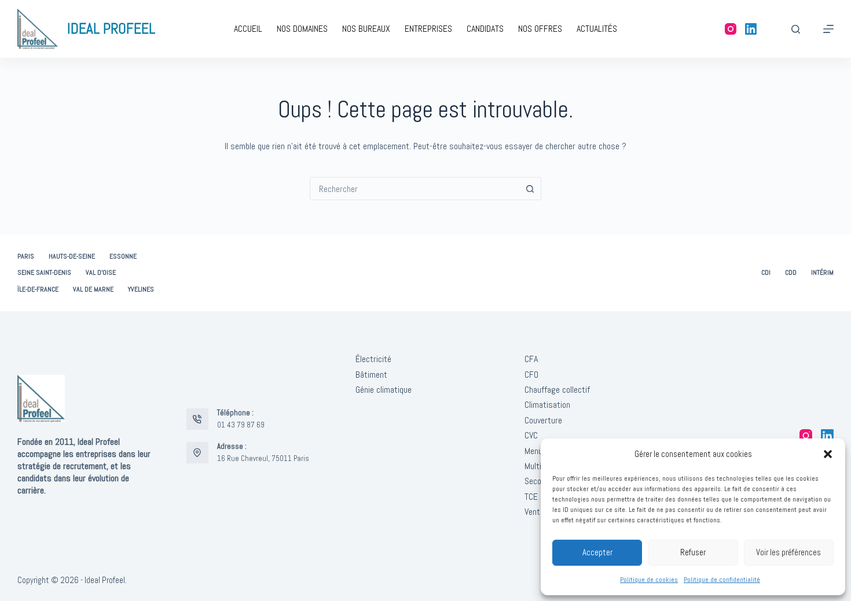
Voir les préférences (788, 552)
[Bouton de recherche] (530, 189)
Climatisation (547, 405)
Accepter (597, 552)
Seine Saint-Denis (44, 272)
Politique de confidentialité (722, 579)
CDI (766, 272)
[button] (828, 454)
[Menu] (828, 29)
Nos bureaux (366, 29)
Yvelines (141, 289)
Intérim (822, 272)
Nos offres (540, 29)
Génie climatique (383, 390)
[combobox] (414, 188)
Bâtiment (371, 374)
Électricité (373, 359)
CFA (531, 359)
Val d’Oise (101, 272)
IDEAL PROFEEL (111, 29)
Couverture (543, 420)
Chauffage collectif (557, 390)
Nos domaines (302, 29)
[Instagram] (730, 29)
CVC (531, 435)
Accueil (248, 29)
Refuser (693, 552)
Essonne (123, 256)
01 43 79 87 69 (241, 425)
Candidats (485, 29)
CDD (791, 272)
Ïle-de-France (37, 289)
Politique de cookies (649, 579)
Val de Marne (93, 289)
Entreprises (428, 29)
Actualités (597, 29)
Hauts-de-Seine (72, 256)
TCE (531, 497)
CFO (531, 374)
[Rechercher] (795, 29)
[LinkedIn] (751, 29)
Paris (25, 256)
